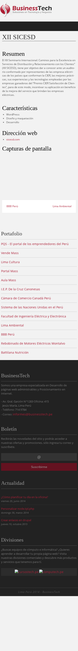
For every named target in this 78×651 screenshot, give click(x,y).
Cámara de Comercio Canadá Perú (26, 298)
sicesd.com (13, 139)
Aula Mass (8, 280)
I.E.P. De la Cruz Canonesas (20, 289)
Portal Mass (9, 271)
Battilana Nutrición (15, 352)
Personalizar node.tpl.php (17, 509)
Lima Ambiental (62, 206)
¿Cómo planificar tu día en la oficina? (24, 497)
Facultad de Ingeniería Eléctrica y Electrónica (33, 316)
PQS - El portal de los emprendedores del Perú (35, 244)
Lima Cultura (10, 262)
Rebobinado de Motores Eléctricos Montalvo (33, 343)
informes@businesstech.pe (32, 414)
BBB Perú (12, 206)
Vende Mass (10, 253)
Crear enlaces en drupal (16, 520)
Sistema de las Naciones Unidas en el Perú (32, 307)
